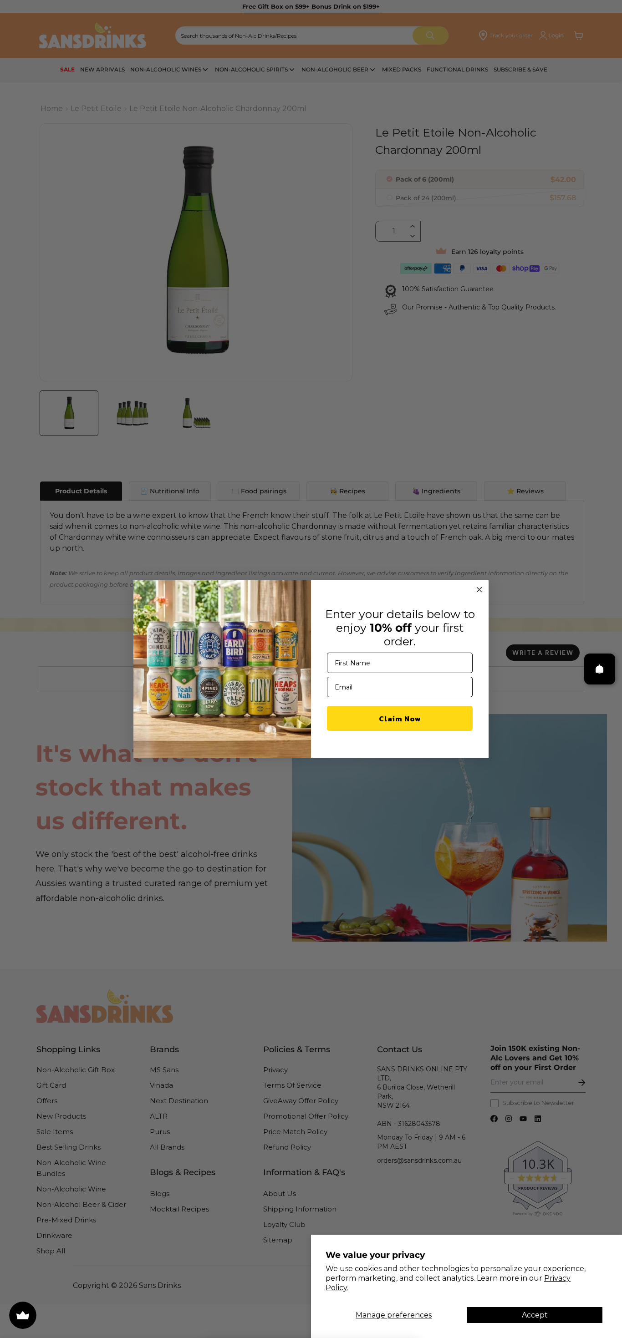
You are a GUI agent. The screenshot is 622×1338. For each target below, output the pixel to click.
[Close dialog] (479, 589)
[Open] (599, 669)
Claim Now (400, 718)
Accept (535, 1315)
